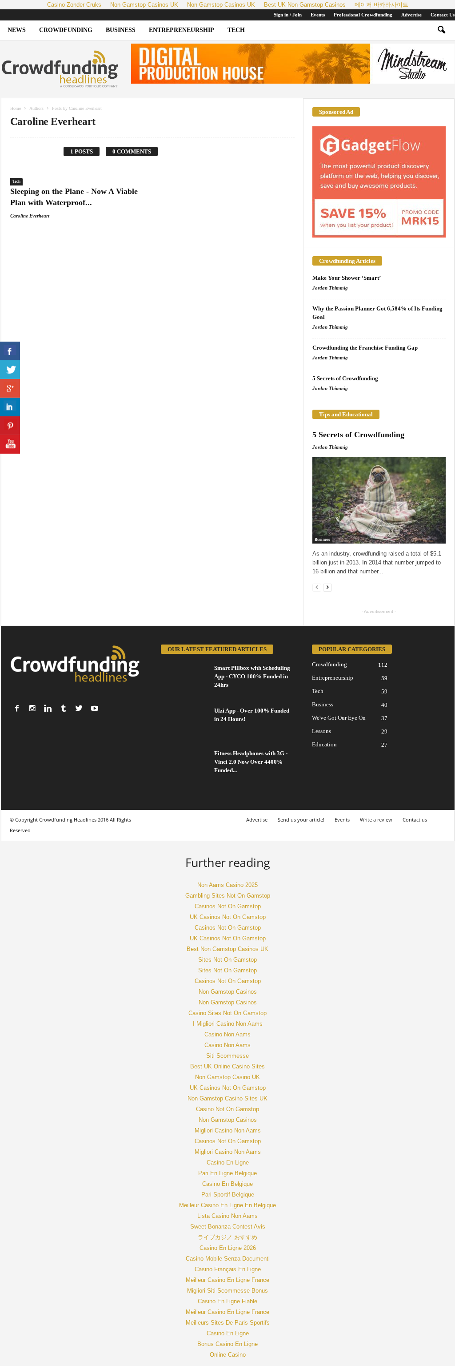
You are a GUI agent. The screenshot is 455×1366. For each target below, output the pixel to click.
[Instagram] (32, 708)
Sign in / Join (288, 14)
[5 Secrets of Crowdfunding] (379, 500)
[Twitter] (79, 708)
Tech (236, 30)
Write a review (376, 819)
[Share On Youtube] (10, 444)
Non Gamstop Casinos (228, 991)
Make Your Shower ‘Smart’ (346, 277)
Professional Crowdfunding (363, 14)
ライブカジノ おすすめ (227, 1237)
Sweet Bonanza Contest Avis (227, 1226)
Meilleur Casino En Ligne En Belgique (227, 1205)
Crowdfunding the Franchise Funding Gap (365, 347)
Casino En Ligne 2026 (228, 1248)
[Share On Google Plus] (10, 388)
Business (121, 30)
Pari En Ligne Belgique (227, 1173)
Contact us (415, 819)
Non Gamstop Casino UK (227, 1077)
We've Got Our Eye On (339, 717)
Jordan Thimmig (330, 287)
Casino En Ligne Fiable (227, 1301)
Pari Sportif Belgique (227, 1194)
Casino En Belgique (227, 1184)
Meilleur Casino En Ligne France (227, 1280)
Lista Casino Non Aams (227, 1216)
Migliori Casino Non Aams (228, 1130)
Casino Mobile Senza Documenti (228, 1258)
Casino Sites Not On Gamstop (227, 1013)
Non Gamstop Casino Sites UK (227, 1098)
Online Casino (228, 1354)
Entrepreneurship (181, 30)
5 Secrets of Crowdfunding (345, 378)
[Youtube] (95, 708)
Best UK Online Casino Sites (227, 1066)
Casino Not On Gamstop (227, 1109)
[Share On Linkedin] (10, 407)
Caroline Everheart (29, 215)
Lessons (321, 731)
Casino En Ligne (228, 1162)
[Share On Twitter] (10, 369)
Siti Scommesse (227, 1055)
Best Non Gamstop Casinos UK (227, 949)
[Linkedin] (48, 708)
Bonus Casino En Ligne (227, 1344)
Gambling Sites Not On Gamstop (227, 895)
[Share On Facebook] (10, 351)
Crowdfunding (65, 30)
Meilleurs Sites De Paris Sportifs (228, 1322)
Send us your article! (301, 819)
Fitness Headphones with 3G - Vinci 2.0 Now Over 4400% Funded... (250, 762)
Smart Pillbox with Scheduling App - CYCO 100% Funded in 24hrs (252, 676)
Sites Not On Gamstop (227, 959)
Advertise (411, 14)
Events (318, 14)
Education (324, 744)
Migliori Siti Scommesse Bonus (227, 1290)
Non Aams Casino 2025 (227, 885)
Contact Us (443, 14)
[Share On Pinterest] (10, 425)
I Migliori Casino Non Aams (228, 1023)
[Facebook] (17, 708)
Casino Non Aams (227, 1034)
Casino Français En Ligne (228, 1269)
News (17, 30)
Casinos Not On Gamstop (228, 906)
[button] (441, 30)
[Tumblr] (63, 708)
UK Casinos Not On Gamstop (228, 917)
